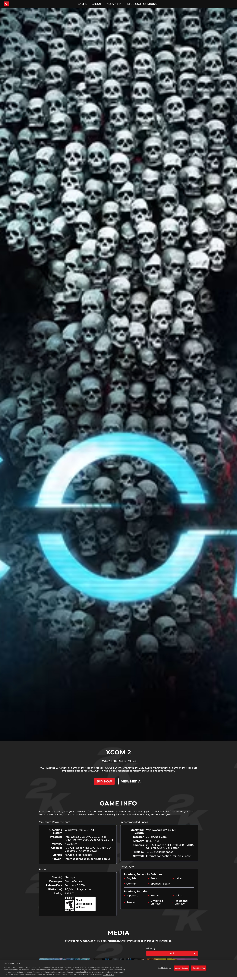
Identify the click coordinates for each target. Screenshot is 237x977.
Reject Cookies (199, 968)
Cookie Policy (108, 974)
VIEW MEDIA (130, 781)
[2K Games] (11, 3)
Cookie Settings (164, 968)
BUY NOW (104, 781)
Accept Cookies (181, 968)
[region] (118, 968)
